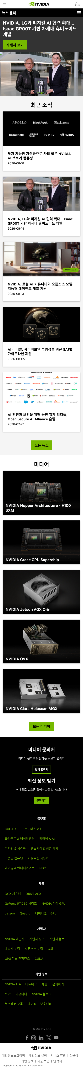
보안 (8, 994)
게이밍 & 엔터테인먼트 (20, 868)
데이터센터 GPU (46, 913)
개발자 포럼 (12, 949)
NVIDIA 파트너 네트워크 (21, 984)
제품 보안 (43, 1061)
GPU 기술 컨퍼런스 (17, 958)
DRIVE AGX (33, 894)
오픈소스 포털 (34, 949)
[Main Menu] (4, 4)
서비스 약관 (58, 1055)
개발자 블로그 (58, 939)
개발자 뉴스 (37, 939)
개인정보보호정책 (13, 1055)
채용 (44, 984)
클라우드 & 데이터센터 (20, 839)
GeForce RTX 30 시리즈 (21, 903)
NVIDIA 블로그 (42, 994)
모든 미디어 (41, 726)
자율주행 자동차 (38, 858)
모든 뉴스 (42, 445)
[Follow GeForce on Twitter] (48, 1037)
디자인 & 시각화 (15, 848)
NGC (42, 868)
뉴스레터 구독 (14, 1004)
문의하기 (58, 984)
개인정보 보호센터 (40, 1004)
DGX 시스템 (13, 894)
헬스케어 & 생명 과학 (44, 848)
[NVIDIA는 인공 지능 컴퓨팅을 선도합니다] (39, 4)
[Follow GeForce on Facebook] (27, 1037)
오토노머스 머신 (32, 829)
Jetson (10, 913)
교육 (51, 949)
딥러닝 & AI (47, 839)
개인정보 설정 (38, 1055)
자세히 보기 (15, 39)
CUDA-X (11, 829)
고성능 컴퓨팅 (14, 858)
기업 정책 (27, 1061)
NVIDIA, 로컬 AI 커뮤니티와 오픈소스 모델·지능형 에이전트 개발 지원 (39, 26)
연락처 (57, 1061)
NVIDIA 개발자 (15, 939)
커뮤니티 (21, 994)
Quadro (25, 913)
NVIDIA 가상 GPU (53, 903)
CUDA (39, 958)
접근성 (73, 1055)
